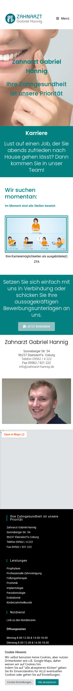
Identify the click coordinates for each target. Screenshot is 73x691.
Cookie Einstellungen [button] (19, 682)
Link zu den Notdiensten (21, 620)
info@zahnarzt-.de (36, 367)
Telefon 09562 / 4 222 (36, 359)
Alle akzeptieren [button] (47, 682)
